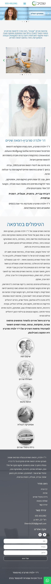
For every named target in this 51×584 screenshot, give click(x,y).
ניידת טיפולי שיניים (25, 447)
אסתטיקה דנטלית (26, 424)
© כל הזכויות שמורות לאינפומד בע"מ (25, 578)
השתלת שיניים (25, 379)
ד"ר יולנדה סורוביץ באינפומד (25, 572)
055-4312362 (11, 3)
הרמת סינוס (25, 402)
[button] (25, 3)
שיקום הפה (25, 356)
